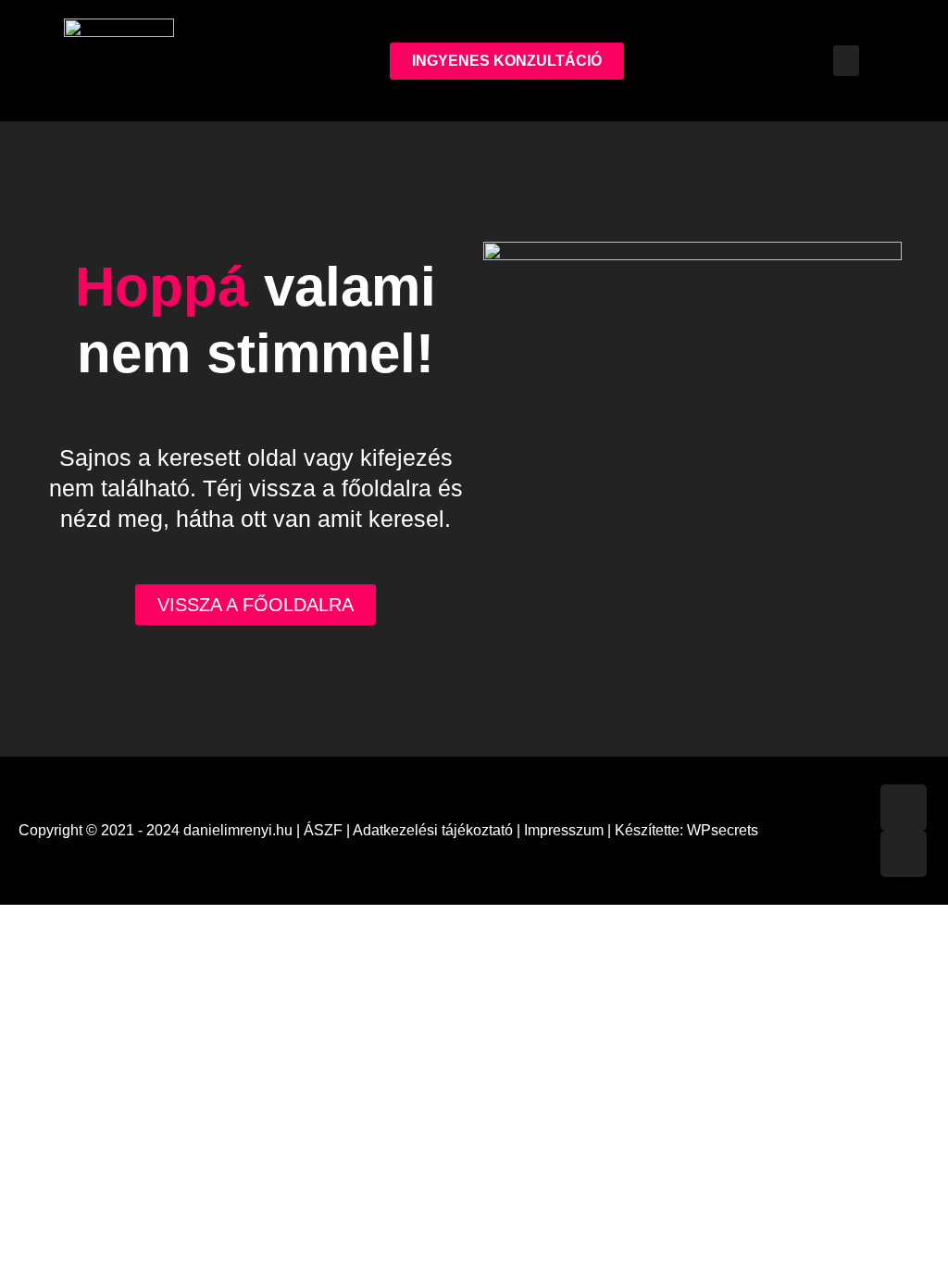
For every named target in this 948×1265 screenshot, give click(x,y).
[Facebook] (903, 807)
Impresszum (564, 830)
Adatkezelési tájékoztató (433, 830)
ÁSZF (323, 830)
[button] (846, 60)
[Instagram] (903, 854)
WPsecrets (722, 830)
